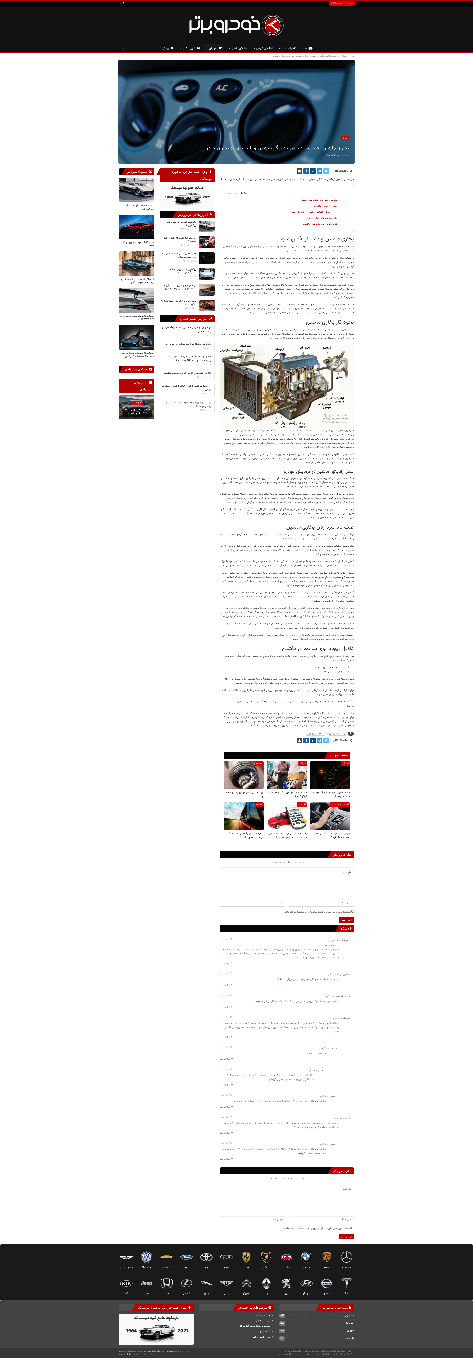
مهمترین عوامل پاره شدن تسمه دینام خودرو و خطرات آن (186, 329)
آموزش (213, 48)
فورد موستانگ (263, 1315)
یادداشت (286, 48)
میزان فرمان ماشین (261, 1337)
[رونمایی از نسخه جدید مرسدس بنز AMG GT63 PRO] (136, 300)
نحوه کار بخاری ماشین (325, 206)
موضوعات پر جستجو (253, 1307)
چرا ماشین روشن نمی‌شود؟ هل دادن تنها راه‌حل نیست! (188, 405)
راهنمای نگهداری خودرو (316, 734)
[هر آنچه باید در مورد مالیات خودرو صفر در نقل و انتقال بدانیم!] (287, 816)
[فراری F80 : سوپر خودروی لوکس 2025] (136, 227)
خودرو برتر (302, 1351)
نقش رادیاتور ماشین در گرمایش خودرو (309, 212)
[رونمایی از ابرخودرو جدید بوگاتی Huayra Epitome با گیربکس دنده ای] (136, 337)
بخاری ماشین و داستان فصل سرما (319, 200)
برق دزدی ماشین (262, 1321)
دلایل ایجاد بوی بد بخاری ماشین (320, 224)
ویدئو (166, 48)
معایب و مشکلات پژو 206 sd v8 (255, 1326)
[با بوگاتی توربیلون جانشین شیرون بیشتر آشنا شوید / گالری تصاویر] (136, 263)
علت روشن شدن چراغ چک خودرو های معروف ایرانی (179, 255)
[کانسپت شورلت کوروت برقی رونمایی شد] (207, 226)
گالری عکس (189, 48)
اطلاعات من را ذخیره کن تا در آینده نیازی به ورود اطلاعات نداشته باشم (317, 912)
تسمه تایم (265, 1331)
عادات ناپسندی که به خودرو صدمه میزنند (187, 373)
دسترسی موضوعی (335, 1307)
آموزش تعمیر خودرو (340, 804)
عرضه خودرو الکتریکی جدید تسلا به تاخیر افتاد (178, 302)
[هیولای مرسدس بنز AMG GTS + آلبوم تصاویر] (137, 407)
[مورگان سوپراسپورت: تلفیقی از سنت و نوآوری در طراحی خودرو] (207, 290)
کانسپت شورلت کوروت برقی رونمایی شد (181, 223)
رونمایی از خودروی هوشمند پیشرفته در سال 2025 (182, 271)
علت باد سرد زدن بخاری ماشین (321, 218)
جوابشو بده (225, 963)
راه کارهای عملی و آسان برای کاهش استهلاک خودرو (186, 388)
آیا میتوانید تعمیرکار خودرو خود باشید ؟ (180, 239)
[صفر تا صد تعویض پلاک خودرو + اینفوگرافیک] (287, 775)
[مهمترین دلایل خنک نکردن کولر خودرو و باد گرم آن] (330, 816)
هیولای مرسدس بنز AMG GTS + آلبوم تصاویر (136, 412)
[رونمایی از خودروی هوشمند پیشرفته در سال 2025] (207, 274)
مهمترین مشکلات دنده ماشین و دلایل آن (188, 344)
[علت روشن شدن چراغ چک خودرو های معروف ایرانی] (330, 775)
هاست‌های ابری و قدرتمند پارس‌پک (159, 1351)
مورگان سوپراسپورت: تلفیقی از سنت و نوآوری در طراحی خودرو (180, 287)
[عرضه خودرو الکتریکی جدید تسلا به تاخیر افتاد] (207, 305)
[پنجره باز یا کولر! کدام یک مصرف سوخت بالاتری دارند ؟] (244, 816)
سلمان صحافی (125, 1354)
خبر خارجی (262, 48)
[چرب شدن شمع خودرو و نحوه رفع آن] (244, 775)
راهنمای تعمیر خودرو (337, 734)
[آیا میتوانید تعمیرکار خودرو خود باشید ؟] (207, 242)
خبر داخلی (237, 48)
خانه (304, 48)
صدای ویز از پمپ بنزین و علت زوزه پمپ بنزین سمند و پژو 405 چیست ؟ (188, 359)
